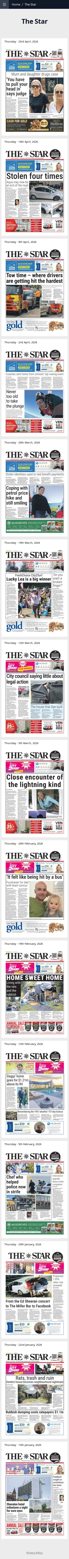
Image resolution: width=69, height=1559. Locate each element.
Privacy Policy (34, 1552)
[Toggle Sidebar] (4, 4)
